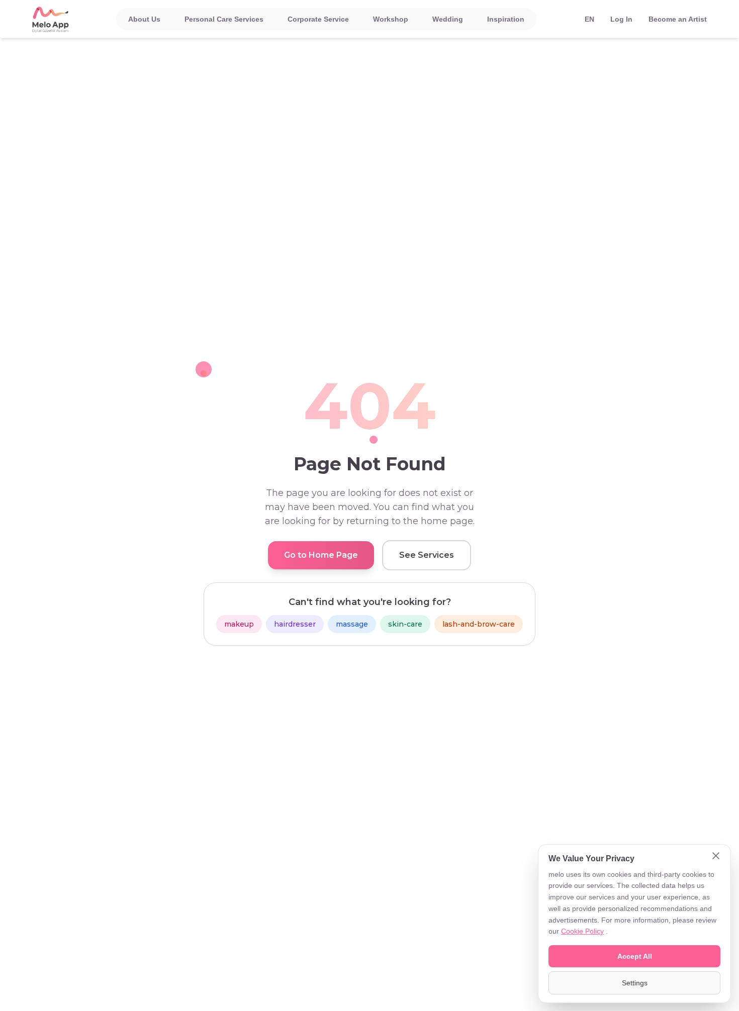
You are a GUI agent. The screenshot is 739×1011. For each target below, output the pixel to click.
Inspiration (505, 19)
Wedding (447, 19)
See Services (426, 555)
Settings (635, 983)
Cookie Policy (582, 931)
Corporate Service (318, 19)
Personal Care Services (223, 19)
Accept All (634, 956)
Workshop (390, 19)
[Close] (715, 857)
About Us (144, 19)
